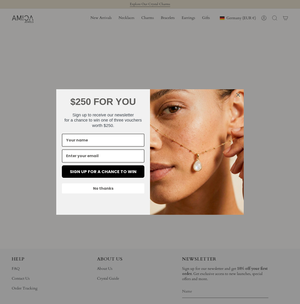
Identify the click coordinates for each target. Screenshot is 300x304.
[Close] (238, 94)
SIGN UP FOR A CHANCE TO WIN (103, 171)
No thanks (103, 188)
